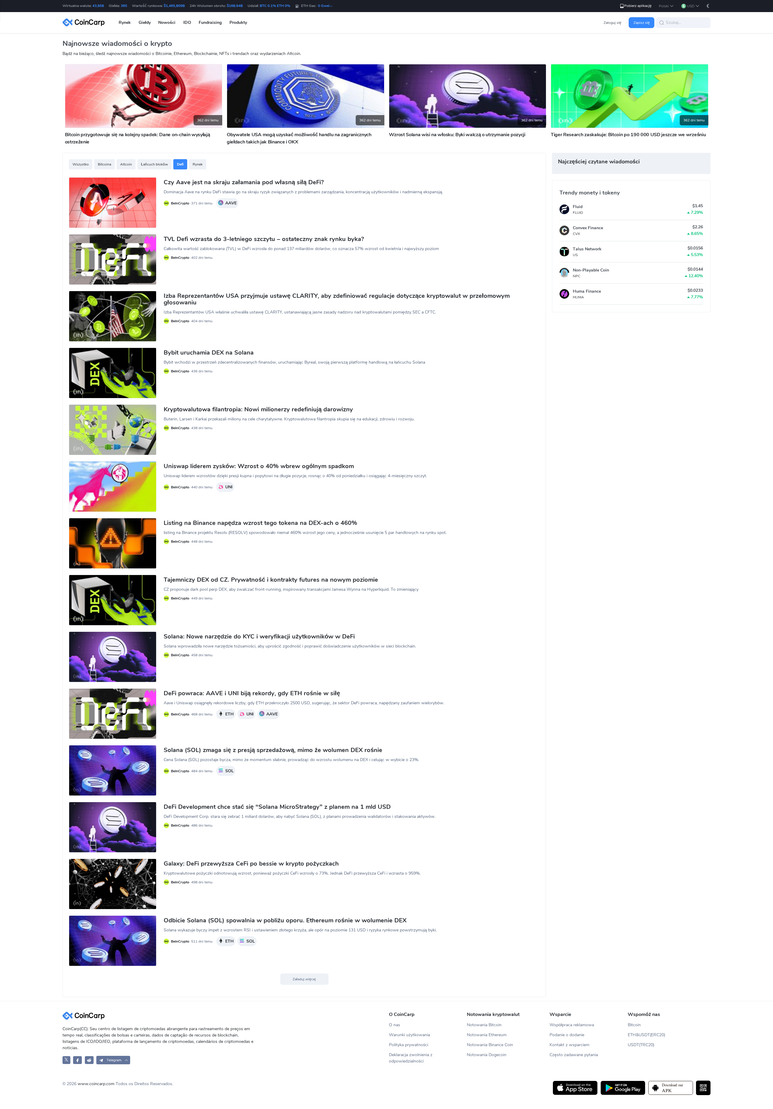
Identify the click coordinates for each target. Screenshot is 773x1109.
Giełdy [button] (145, 22)
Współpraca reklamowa (572, 1025)
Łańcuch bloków (154, 164)
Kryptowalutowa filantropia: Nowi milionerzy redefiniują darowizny (258, 409)
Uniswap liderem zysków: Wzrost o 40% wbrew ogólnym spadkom (259, 466)
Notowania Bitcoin (484, 1025)
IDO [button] (187, 22)
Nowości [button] (166, 22)
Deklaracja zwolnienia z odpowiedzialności (410, 1058)
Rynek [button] (125, 22)
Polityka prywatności (408, 1045)
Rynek (198, 164)
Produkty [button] (238, 22)
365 (124, 5)
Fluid (577, 207)
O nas (394, 1025)
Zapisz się (641, 22)
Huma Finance (587, 291)
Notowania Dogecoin (486, 1055)
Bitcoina (104, 164)
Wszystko (80, 164)
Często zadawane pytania (574, 1055)
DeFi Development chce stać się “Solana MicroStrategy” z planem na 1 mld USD (277, 807)
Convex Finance (588, 228)
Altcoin (126, 164)
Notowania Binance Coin (490, 1045)
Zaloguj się (612, 22)
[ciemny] (708, 6)
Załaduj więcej (304, 979)
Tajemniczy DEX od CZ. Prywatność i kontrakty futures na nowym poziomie (271, 580)
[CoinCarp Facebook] (77, 1060)
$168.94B (235, 5)
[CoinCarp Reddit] (89, 1060)
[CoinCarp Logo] (85, 22)
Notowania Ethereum (487, 1035)
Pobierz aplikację (638, 5)
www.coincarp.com (96, 1084)
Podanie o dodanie (567, 1035)
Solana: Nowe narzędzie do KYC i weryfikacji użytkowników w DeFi (259, 636)
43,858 (98, 5)
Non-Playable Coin (591, 270)
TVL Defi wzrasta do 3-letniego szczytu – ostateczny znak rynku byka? (264, 239)
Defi (180, 164)
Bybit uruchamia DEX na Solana (209, 352)
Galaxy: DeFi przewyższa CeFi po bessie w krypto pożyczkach (251, 863)
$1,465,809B (174, 5)
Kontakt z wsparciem (569, 1045)
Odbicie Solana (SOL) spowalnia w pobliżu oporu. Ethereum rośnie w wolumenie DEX (285, 920)
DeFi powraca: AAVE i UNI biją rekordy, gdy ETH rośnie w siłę (252, 693)
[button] (666, 6)
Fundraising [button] (210, 22)
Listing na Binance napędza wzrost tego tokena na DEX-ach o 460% (260, 523)
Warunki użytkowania (409, 1035)
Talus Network (587, 249)
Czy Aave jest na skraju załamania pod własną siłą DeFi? (244, 182)
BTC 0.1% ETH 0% (275, 5)
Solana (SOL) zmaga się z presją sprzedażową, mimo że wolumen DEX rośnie (273, 750)
